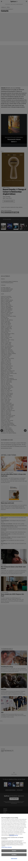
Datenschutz (11, 835)
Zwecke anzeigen (14, 858)
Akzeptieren (14, 850)
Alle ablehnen (14, 854)
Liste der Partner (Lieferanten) (6, 847)
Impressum (16, 835)
